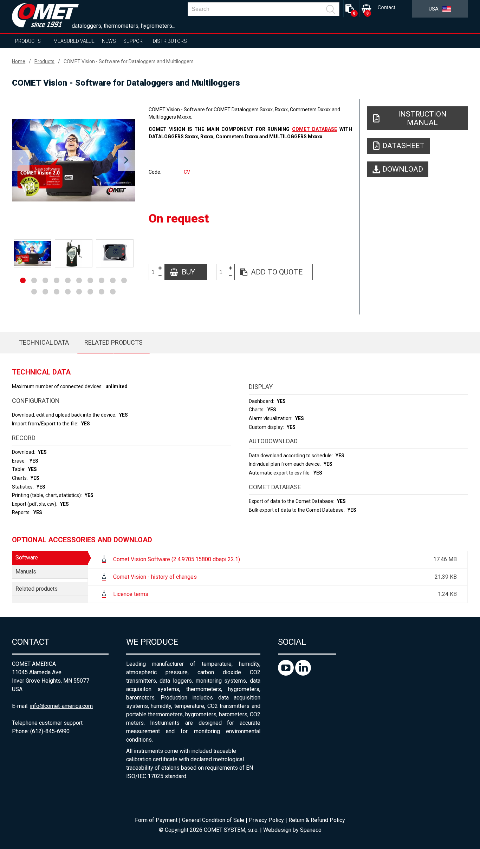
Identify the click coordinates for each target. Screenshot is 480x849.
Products (28, 41)
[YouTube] (286, 673)
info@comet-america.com (61, 706)
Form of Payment (156, 820)
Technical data (44, 342)
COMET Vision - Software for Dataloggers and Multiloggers (129, 61)
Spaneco (311, 830)
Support (134, 41)
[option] (73, 160)
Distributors (170, 41)
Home (18, 61)
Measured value (74, 41)
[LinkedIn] (303, 673)
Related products (113, 342)
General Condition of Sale (213, 820)
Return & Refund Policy (316, 820)
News (109, 41)
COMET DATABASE (314, 129)
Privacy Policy (266, 820)
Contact (386, 8)
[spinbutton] (155, 272)
